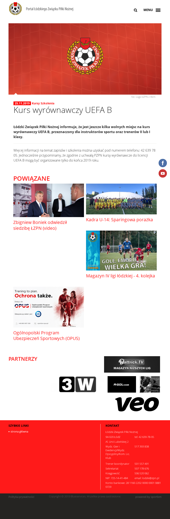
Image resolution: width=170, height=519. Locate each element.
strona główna (19, 431)
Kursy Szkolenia (43, 103)
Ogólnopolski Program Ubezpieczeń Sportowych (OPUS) (46, 335)
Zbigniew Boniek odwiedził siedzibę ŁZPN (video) (40, 225)
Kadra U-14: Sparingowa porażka (119, 219)
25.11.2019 (22, 103)
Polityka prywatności (21, 497)
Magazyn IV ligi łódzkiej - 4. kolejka (120, 276)
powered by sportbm (148, 497)
